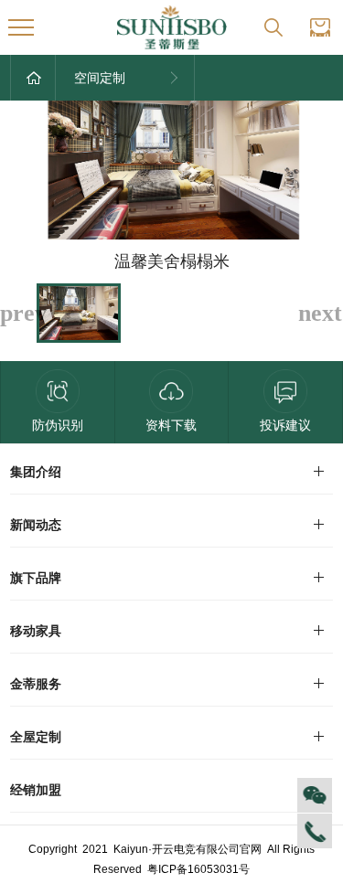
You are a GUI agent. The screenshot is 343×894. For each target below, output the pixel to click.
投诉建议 (285, 425)
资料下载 (171, 425)
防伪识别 (57, 425)
